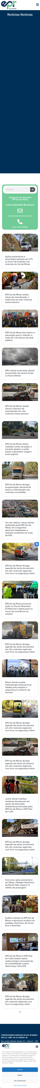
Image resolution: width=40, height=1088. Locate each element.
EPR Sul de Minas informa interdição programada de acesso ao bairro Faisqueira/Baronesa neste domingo (18, 1040)
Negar (20, 1075)
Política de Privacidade (20, 1085)
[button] (37, 1047)
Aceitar (20, 1069)
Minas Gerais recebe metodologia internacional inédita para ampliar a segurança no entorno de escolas (18, 687)
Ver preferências (20, 1081)
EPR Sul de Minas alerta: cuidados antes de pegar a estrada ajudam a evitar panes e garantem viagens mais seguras (18, 449)
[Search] (32, 189)
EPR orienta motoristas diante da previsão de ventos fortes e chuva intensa (19, 373)
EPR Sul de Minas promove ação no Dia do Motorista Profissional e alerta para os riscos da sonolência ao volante (19, 609)
